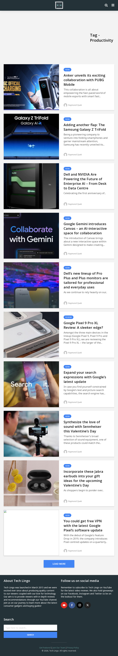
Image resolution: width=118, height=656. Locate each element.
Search (30, 635)
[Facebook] (72, 605)
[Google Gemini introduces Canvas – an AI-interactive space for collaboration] (31, 235)
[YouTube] (64, 605)
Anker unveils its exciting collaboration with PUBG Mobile (84, 80)
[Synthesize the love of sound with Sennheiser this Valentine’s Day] (31, 433)
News (67, 70)
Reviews (68, 317)
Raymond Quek (75, 105)
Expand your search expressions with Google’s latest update (85, 377)
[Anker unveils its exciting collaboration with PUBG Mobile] (31, 86)
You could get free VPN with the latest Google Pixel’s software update (83, 525)
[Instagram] (80, 605)
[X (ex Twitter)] (87, 605)
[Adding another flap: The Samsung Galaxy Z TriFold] (31, 136)
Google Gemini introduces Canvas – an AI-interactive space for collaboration (85, 228)
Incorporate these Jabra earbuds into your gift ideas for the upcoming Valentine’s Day (83, 478)
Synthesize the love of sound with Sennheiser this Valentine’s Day (82, 426)
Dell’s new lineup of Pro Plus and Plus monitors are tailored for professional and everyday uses (86, 280)
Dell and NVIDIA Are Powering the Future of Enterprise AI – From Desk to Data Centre (85, 181)
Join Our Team (59, 647)
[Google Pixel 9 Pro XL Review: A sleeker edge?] (31, 334)
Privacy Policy (73, 647)
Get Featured (45, 647)
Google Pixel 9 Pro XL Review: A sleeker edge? (83, 325)
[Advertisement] (47, 37)
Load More (59, 563)
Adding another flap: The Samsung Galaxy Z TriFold (85, 127)
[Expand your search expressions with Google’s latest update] (31, 384)
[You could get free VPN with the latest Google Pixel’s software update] (31, 532)
